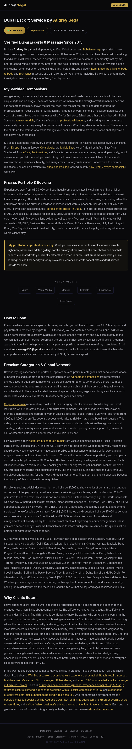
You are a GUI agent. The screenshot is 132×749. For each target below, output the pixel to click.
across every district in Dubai (64, 208)
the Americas (39, 152)
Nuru (94, 68)
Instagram (45, 730)
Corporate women (15, 404)
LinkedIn (84, 290)
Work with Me (119, 5)
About (31, 736)
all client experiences (100, 709)
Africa (26, 152)
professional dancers (72, 120)
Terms (49, 736)
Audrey (15, 5)
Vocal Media (45, 290)
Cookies (94, 736)
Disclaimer (61, 736)
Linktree (74, 730)
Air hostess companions (85, 377)
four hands (25, 73)
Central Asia (47, 147)
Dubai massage (92, 49)
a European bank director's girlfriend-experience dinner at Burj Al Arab (80, 685)
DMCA (83, 736)
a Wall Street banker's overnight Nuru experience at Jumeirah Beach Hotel (70, 675)
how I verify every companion (107, 167)
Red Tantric (113, 68)
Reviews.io (105, 290)
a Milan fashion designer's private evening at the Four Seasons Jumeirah (68, 704)
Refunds (73, 736)
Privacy (40, 736)
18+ (102, 736)
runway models (25, 120)
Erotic (101, 68)
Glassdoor (86, 730)
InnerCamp (66, 301)
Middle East (67, 147)
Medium (66, 290)
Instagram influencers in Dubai (46, 441)
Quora (24, 290)
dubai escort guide (58, 167)
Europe (15, 147)
